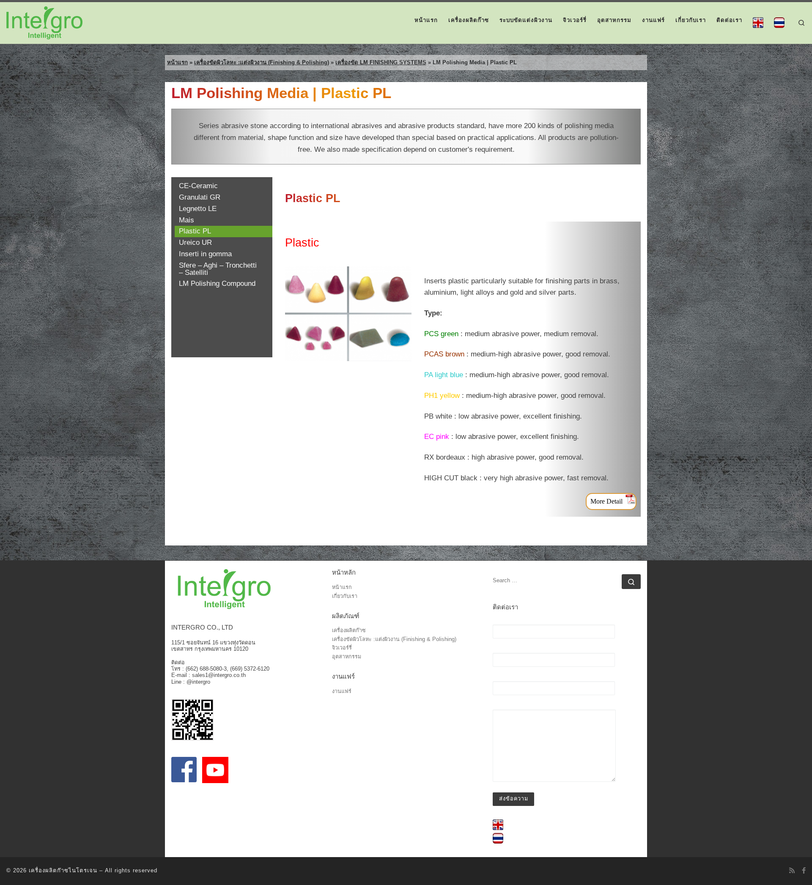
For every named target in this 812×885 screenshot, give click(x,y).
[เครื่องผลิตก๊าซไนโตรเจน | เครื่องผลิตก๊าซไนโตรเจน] (44, 22)
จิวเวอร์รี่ (342, 648)
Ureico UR (195, 243)
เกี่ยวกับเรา (344, 596)
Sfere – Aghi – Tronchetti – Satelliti (218, 269)
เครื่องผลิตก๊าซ (349, 630)
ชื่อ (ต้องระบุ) (510, 621)
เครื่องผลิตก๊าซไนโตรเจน (63, 870)
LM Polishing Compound (217, 284)
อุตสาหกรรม (346, 657)
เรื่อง (499, 678)
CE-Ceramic (198, 186)
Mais (186, 220)
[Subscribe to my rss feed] (792, 870)
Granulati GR (199, 197)
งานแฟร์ (341, 691)
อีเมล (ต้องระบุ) (513, 649)
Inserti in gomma (205, 254)
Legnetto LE (198, 209)
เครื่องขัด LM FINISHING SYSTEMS (380, 62)
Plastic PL (195, 231)
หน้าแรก (177, 62)
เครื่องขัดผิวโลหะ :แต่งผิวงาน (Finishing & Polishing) (261, 62)
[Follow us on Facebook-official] (804, 870)
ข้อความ (503, 706)
